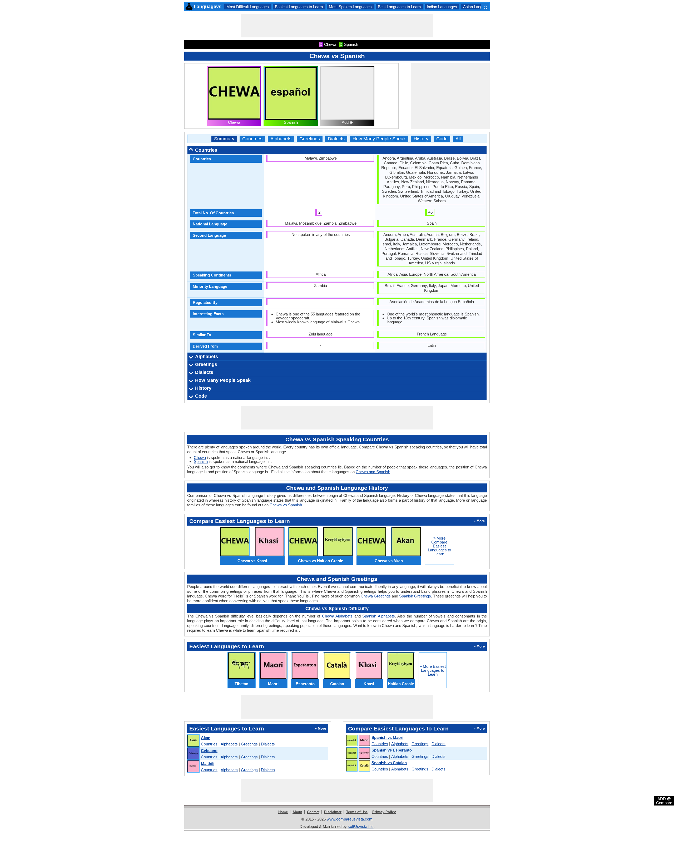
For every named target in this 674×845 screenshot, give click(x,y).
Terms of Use (357, 812)
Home (283, 812)
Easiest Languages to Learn (299, 6)
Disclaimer (332, 812)
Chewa (234, 122)
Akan (205, 737)
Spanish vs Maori (387, 737)
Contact (313, 812)
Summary (224, 139)
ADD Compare (664, 800)
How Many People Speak (379, 139)
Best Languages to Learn (399, 6)
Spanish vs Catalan (389, 762)
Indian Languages (442, 6)
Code (442, 139)
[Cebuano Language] (193, 753)
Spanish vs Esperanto (391, 750)
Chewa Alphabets (337, 616)
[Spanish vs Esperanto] (358, 753)
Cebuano (209, 750)
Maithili (207, 763)
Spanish (291, 122)
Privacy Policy (384, 812)
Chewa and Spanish (373, 472)
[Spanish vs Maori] (358, 741)
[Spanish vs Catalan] (358, 766)
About (297, 812)
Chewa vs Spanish (286, 505)
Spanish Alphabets (378, 616)
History (421, 139)
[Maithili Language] (193, 766)
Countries (252, 139)
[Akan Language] (193, 740)
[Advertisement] (337, 25)
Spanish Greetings (415, 596)
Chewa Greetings (376, 596)
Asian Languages (478, 6)
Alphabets (280, 139)
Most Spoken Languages (350, 6)
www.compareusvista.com (350, 819)
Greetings (309, 139)
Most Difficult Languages (247, 6)
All (458, 139)
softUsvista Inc (361, 826)
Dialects (336, 139)
